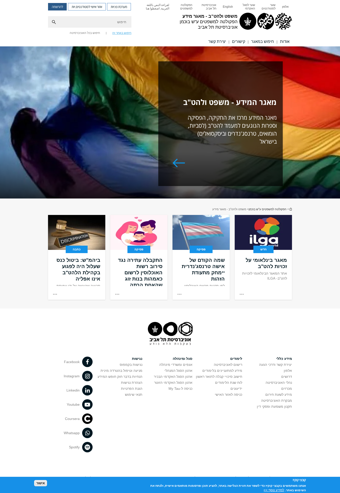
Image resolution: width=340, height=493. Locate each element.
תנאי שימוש (133, 394)
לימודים (236, 359)
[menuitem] (285, 6)
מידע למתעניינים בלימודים (222, 371)
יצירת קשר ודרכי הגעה (275, 365)
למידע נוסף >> (274, 490)
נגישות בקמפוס (131, 365)
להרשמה (57, 6)
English (228, 6)
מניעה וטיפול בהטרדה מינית (121, 371)
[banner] (170, 23)
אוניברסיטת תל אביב (209, 6)
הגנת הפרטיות (131, 389)
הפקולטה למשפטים (186, 6)
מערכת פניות (119, 6)
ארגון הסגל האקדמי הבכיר (173, 377)
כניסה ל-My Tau (180, 389)
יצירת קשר (217, 41)
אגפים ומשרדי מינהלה (175, 365)
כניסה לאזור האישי (228, 394)
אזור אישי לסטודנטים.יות (87, 6)
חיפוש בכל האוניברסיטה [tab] (85, 33)
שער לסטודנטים (269, 6)
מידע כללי (284, 359)
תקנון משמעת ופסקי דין (274, 406)
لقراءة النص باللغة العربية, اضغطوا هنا (157, 6)
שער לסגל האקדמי (249, 6)
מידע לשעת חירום (278, 394)
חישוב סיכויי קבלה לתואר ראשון (219, 377)
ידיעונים (236, 389)
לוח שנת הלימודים (228, 383)
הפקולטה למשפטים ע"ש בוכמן (267, 209)
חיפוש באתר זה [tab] (121, 33)
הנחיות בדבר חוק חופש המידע (120, 377)
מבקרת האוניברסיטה (276, 400)
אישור (40, 483)
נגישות (137, 359)
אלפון (285, 6)
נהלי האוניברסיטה (279, 383)
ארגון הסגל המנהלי (178, 371)
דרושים (286, 377)
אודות (284, 41)
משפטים (290, 209)
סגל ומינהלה (182, 359)
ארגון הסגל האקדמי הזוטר (173, 383)
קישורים (238, 41)
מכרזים (286, 389)
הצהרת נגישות (131, 383)
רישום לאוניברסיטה (228, 365)
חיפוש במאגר (262, 41)
